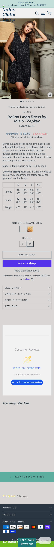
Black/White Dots (23, 229)
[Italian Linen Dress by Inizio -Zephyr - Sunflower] (8, 454)
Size (27, 238)
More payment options (27, 270)
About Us (9, 508)
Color (27, 223)
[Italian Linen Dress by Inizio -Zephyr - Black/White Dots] (4, 454)
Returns (11, 306)
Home (12, 107)
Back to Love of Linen (29, 477)
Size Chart (12, 288)
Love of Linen (37, 107)
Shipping (15, 137)
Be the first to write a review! (27, 382)
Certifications (16, 300)
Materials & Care (17, 294)
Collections (22, 107)
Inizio (27, 112)
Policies (9, 515)
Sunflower (30, 229)
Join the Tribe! (14, 522)
